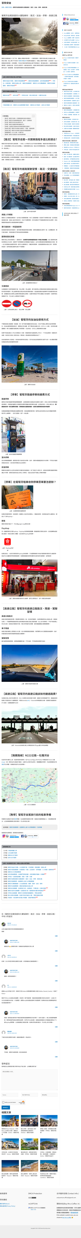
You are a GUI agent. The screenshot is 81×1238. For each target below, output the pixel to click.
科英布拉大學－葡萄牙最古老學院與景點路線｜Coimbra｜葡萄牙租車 (48, 1175)
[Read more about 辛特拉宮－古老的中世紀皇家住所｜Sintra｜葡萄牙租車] (10, 1144)
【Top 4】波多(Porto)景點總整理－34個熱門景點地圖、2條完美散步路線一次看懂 (71, 76)
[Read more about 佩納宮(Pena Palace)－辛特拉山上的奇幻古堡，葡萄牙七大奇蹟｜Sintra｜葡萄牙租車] (10, 1121)
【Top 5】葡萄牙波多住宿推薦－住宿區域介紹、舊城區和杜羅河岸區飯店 (71, 83)
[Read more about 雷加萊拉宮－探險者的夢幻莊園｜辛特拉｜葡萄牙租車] (29, 1144)
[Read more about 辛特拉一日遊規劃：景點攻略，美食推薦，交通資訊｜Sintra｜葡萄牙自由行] (49, 1144)
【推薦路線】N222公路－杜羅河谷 (13, 132)
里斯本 (21, 61)
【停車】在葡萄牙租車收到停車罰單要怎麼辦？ (17, 126)
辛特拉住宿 (25, 95)
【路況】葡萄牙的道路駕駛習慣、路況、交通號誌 (18, 120)
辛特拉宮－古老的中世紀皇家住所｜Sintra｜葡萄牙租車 (10, 1153)
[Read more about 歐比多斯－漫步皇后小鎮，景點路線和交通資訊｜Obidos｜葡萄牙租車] (29, 1121)
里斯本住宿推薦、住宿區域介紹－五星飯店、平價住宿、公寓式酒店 (28, 888)
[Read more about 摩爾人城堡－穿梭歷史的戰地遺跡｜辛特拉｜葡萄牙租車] (49, 1121)
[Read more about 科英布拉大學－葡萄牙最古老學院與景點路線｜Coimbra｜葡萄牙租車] (49, 1166)
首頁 (3, 7)
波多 (25, 61)
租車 (15, 819)
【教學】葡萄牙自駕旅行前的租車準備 (14, 134)
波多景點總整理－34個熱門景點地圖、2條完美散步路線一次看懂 (27, 874)
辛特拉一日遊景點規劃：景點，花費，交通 (20, 877)
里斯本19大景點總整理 (14, 872)
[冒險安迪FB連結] (29, 836)
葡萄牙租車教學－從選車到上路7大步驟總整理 (21, 881)
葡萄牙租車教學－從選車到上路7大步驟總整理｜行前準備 (25, 827)
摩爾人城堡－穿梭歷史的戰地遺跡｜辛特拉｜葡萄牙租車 (48, 1130)
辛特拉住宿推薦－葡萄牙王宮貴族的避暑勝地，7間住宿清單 (25, 893)
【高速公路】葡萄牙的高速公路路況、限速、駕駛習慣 (19, 128)
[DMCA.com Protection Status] (32, 1197)
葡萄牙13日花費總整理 (39, 83)
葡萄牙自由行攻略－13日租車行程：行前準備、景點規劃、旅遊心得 (27, 867)
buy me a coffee (66, 1217)
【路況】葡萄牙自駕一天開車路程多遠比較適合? (17, 118)
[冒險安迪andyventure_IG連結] (11, 836)
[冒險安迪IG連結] (70, 19)
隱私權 (32, 1209)
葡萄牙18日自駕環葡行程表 (21, 105)
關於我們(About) (4, 1204)
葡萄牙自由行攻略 (8, 81)
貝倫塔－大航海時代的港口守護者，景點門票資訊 (23, 898)
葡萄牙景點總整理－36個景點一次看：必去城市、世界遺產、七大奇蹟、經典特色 (32, 870)
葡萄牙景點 (8, 7)
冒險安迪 (6, 2)
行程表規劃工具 (7, 105)
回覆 (56, 936)
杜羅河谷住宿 (42, 95)
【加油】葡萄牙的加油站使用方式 (13, 122)
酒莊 (3, 764)
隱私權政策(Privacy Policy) (7, 1206)
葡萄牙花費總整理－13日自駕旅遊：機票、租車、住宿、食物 (25, 884)
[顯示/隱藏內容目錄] (32, 116)
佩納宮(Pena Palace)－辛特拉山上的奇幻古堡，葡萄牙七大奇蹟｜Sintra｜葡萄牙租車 (10, 1131)
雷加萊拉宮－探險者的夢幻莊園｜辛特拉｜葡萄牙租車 (29, 1153)
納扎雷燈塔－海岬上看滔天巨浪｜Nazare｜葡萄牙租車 (29, 1175)
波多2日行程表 (45, 105)
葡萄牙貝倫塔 (12, 85)
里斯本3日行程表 (35, 105)
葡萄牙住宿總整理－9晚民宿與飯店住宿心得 (20, 886)
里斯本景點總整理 (33, 81)
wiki (28, 700)
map (3, 762)
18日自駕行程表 (12, 853)
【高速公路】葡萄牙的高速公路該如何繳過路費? (17, 130)
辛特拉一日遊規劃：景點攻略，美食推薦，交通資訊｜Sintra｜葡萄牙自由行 (48, 1154)
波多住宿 (16, 95)
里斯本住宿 (7, 95)
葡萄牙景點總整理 (21, 81)
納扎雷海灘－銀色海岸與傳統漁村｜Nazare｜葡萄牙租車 (10, 1175)
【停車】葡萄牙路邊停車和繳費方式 (14, 124)
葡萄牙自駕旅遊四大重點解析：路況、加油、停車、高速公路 (25, 879)
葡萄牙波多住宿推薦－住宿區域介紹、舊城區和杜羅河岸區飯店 (26, 891)
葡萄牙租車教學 (27, 83)
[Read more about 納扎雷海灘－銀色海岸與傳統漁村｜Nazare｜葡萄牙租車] (10, 1166)
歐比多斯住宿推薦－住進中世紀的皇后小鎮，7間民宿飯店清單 (25, 895)
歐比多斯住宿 (33, 95)
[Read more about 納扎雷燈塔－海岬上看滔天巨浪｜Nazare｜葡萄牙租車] (29, 1166)
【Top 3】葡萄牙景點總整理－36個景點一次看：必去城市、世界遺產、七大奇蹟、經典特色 (71, 69)
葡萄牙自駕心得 (16, 83)
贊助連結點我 (74, 1212)
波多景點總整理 (45, 81)
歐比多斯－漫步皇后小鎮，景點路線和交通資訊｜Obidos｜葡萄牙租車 (29, 1130)
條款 (35, 1209)
